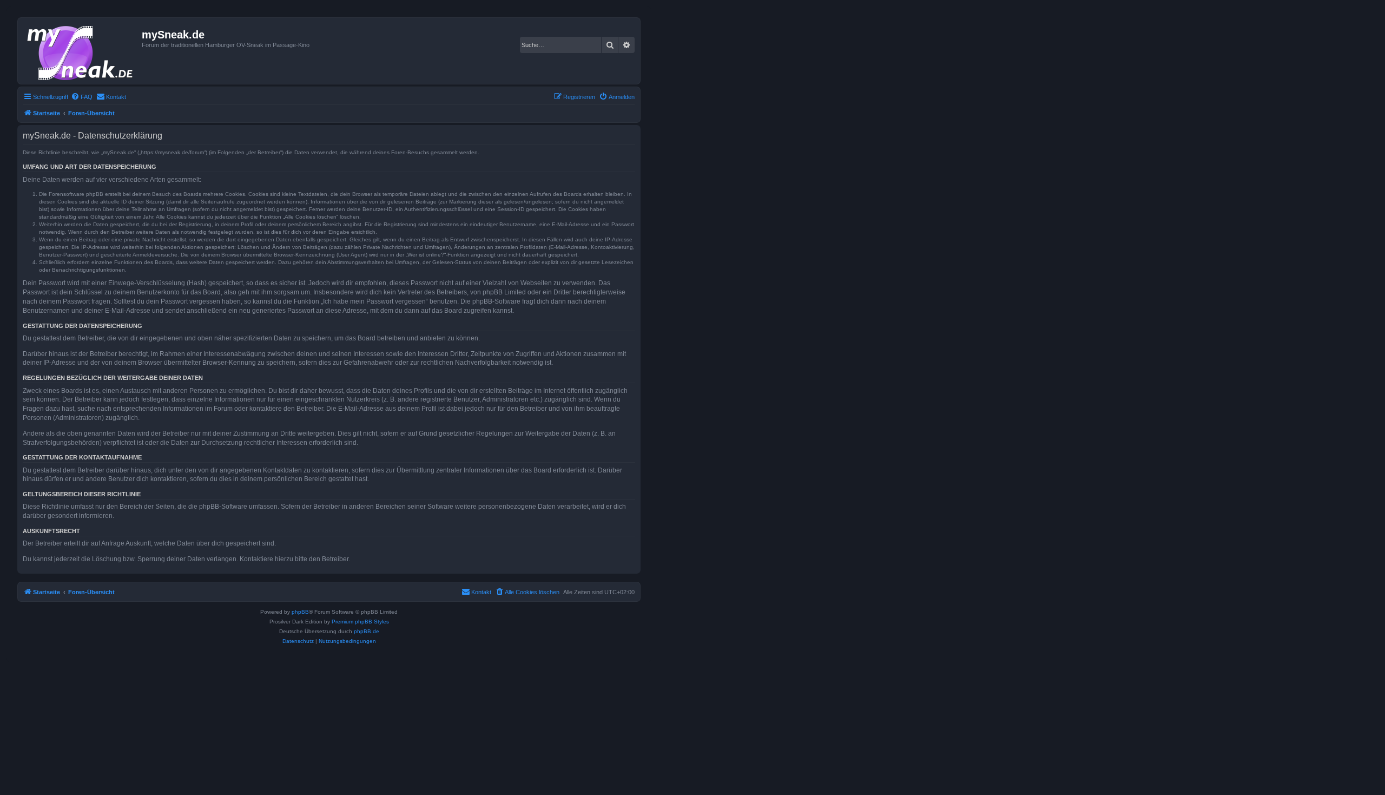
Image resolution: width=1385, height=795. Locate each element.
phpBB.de (366, 631)
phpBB (300, 612)
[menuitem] (82, 96)
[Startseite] (81, 51)
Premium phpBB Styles (360, 622)
